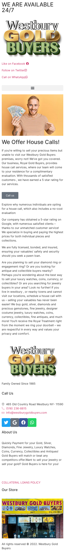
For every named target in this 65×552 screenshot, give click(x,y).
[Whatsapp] (32, 422)
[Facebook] (23, 422)
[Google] (14, 422)
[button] (32, 88)
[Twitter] (6, 422)
